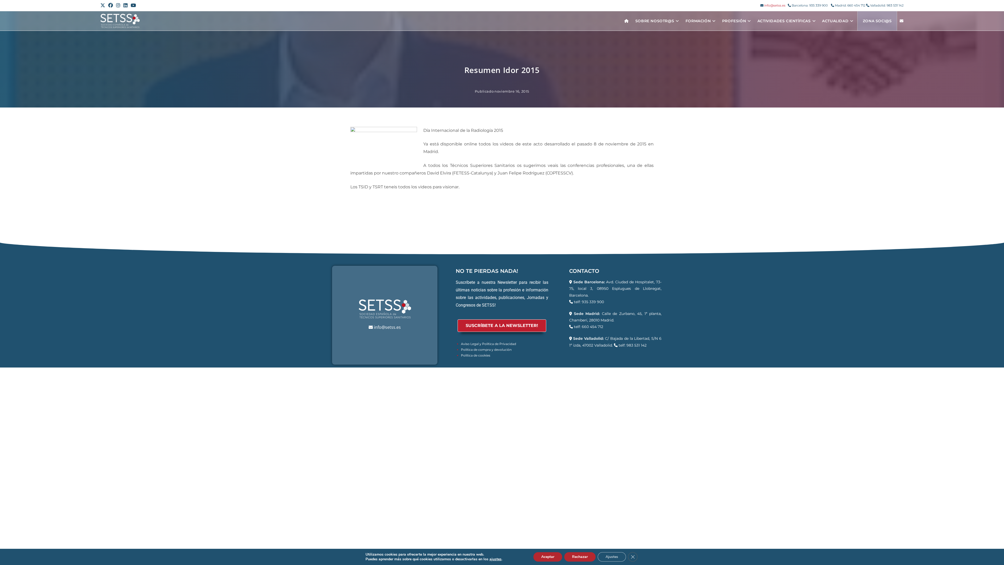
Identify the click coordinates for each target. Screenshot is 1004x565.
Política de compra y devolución (486, 350)
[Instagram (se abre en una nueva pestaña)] (118, 5)
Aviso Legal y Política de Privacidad (488, 344)
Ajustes (612, 556)
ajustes (495, 559)
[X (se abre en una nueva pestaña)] (103, 5)
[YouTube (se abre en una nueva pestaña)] (133, 5)
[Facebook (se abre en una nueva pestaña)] (111, 5)
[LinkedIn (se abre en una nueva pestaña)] (125, 5)
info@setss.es (774, 5)
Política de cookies (475, 355)
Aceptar (547, 556)
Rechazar (580, 556)
